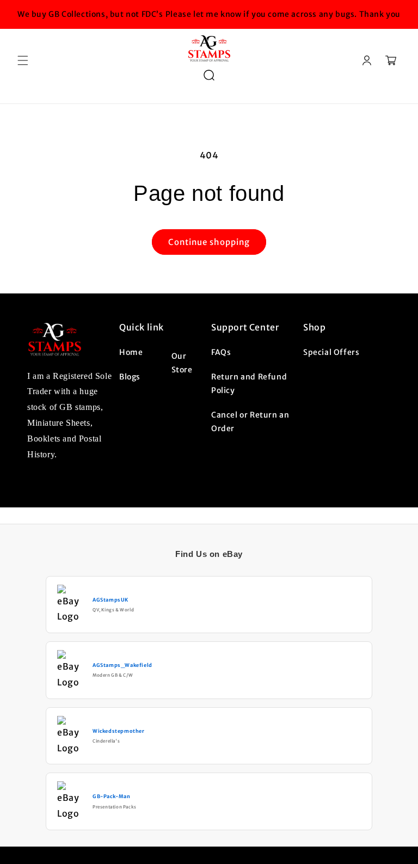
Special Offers (331, 352)
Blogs (129, 377)
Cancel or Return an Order (250, 421)
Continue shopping (209, 242)
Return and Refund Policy (249, 383)
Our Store (182, 363)
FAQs (221, 352)
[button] (23, 60)
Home (131, 352)
